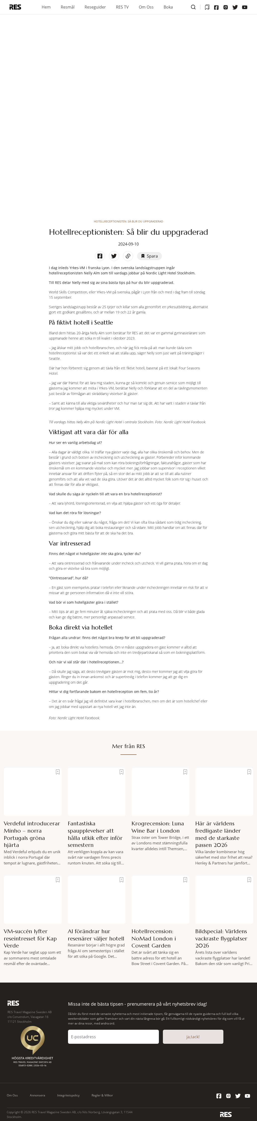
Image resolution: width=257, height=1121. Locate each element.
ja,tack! (193, 1036)
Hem (46, 7)
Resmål (68, 7)
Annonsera (37, 1095)
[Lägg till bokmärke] (58, 772)
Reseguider (95, 7)
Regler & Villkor (102, 1095)
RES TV (122, 7)
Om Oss (146, 7)
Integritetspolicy (68, 1095)
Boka (168, 7)
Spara (152, 256)
